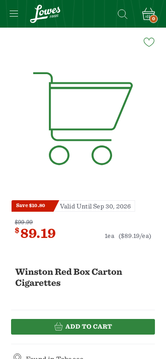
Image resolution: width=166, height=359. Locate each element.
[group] (83, 119)
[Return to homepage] (45, 14)
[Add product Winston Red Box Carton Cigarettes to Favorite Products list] (148, 41)
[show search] (122, 14)
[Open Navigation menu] (14, 14)
